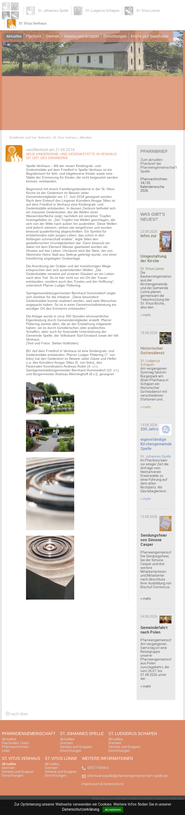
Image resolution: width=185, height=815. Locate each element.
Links (6, 751)
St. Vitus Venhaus (65, 137)
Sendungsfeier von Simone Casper (153, 540)
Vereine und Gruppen (81, 36)
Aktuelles (14, 36)
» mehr (145, 315)
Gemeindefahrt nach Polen (154, 630)
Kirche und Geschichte (150, 36)
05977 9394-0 (98, 768)
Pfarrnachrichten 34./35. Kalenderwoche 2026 (153, 185)
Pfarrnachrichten (15, 747)
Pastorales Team (15, 743)
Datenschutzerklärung (80, 809)
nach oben (19, 714)
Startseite (44, 137)
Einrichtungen (115, 36)
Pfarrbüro (33, 36)
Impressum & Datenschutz (103, 784)
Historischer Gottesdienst (152, 350)
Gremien (53, 36)
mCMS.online (175, 799)
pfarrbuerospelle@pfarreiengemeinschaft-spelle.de (127, 776)
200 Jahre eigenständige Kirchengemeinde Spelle (156, 439)
